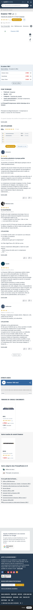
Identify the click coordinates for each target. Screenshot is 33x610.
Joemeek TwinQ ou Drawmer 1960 (11, 493)
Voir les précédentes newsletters (9, 588)
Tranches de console (16, 96)
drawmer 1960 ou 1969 (8, 490)
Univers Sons (5, 73)
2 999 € (27, 73)
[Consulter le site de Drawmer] (13, 14)
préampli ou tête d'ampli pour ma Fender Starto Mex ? (16, 486)
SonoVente (4, 76)
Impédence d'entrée (8, 495)
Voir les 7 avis (16, 355)
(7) (10, 19)
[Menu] (31, 5)
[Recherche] (3, 6)
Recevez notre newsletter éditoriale (11, 581)
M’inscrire (19, 585)
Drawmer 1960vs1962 (8, 500)
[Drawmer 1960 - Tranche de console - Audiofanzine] (7, 2)
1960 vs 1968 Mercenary (9, 481)
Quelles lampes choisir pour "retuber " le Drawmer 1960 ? (17, 483)
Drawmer (21, 16)
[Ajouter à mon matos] (15, 14)
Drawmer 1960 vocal (12, 383)
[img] (5, 19)
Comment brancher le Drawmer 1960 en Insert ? (14, 497)
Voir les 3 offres (16, 83)
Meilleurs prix (18, 26)
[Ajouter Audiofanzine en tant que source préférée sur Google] (8, 546)
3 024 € (27, 79)
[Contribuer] (24, 19)
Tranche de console (6, 16)
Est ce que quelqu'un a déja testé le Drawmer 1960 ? (16, 502)
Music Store (5, 79)
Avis (12, 26)
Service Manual (6, 488)
